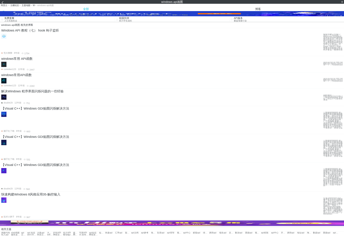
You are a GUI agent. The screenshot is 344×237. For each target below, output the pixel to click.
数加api (238, 233)
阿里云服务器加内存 (42, 235)
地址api (300, 233)
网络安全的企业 (58, 235)
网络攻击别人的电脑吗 (94, 235)
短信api (102, 233)
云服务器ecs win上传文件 (24, 235)
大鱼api (40, 233)
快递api (109, 233)
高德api (248, 233)
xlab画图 (15, 233)
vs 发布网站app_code (84, 235)
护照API (57, 233)
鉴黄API (76, 233)
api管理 (170, 233)
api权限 (264, 233)
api (22, 233)
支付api (232, 233)
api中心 (186, 233)
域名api (222, 233)
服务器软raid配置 (16, 235)
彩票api (160, 233)
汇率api (118, 233)
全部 (86, 9)
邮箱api (196, 233)
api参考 (144, 233)
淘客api (310, 233)
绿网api (206, 233)
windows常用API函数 (16, 75)
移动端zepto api (68, 235)
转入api (5, 235)
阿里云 (4, 5)
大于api (50, 233)
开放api (284, 233)
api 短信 (31, 233)
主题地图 (26, 5)
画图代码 (5, 233)
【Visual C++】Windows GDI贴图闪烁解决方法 (35, 108)
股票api (128, 233)
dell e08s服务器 (32, 235)
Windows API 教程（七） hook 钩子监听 (30, 30)
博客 (258, 9)
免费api (154, 233)
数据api (316, 233)
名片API (67, 233)
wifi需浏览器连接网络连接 (50, 235)
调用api (212, 233)
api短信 (92, 233)
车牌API (83, 233)
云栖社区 (14, 5)
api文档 (134, 233)
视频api (180, 233)
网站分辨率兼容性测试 (76, 235)
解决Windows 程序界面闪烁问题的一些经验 (32, 91)
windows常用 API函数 (17, 59)
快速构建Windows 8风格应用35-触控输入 (30, 194)
